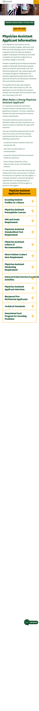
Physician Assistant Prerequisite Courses (15, 211)
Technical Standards (15, 306)
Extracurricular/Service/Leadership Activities (20, 278)
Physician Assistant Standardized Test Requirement (14, 232)
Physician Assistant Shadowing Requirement (14, 267)
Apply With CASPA (19, 29)
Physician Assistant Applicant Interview (15, 288)
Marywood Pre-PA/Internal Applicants (16, 298)
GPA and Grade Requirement (12, 221)
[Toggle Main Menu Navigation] (36, 2)
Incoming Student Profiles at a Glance (14, 201)
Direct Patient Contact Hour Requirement (16, 256)
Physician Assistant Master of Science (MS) (20, 22)
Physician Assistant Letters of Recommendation (14, 245)
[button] (31, 622)
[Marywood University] (7, 1)
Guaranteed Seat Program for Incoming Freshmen (16, 316)
